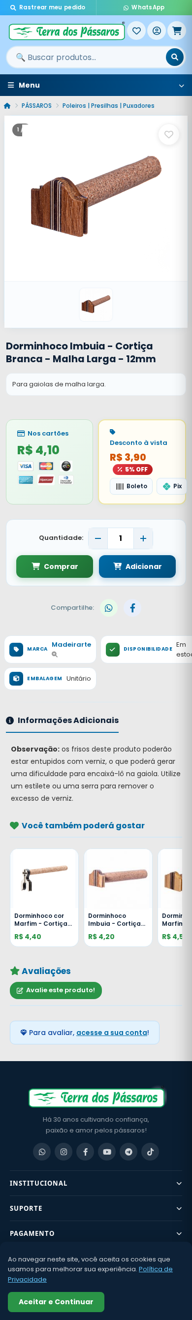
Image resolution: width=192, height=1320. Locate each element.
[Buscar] (175, 57)
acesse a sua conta (111, 1032)
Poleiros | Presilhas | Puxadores (109, 105)
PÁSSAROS (37, 105)
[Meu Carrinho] (176, 30)
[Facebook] (85, 1152)
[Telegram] (128, 1152)
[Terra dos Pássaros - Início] (66, 30)
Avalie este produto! (60, 990)
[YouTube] (107, 1152)
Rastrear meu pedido (52, 7)
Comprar (61, 566)
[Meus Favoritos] (136, 30)
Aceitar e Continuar (56, 1302)
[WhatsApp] (42, 1152)
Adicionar (144, 566)
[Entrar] (156, 30)
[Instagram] (63, 1152)
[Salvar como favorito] (169, 134)
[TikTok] (150, 1152)
